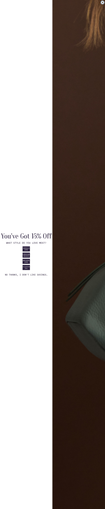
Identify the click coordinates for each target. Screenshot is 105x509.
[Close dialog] (102, 2)
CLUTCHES (26, 267)
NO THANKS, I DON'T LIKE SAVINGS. (26, 274)
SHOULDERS (26, 249)
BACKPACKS (26, 261)
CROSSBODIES (26, 255)
